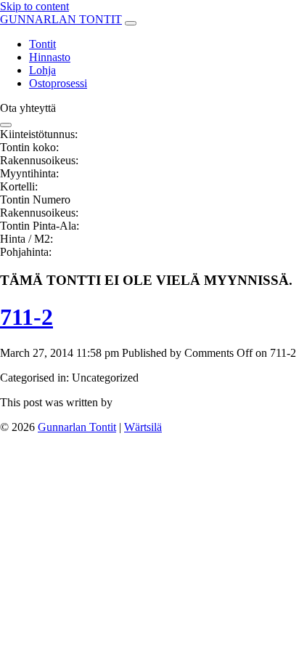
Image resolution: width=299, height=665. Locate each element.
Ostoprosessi (58, 83)
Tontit (42, 44)
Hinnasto (49, 57)
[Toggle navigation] (130, 23)
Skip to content (34, 6)
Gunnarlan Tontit (77, 427)
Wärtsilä (143, 427)
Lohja (42, 70)
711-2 (26, 317)
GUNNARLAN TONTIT (61, 19)
